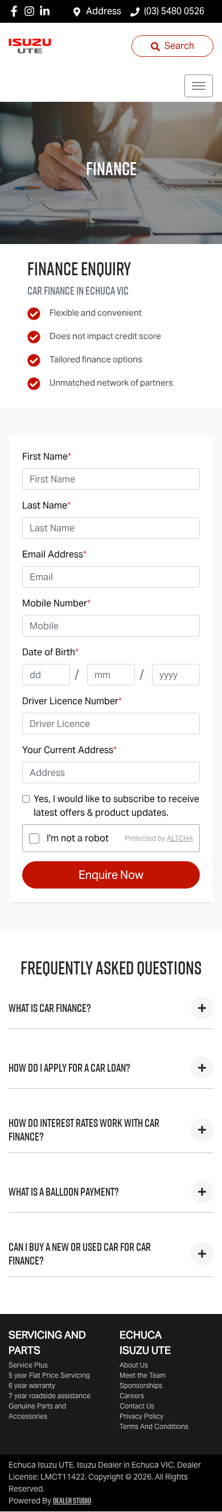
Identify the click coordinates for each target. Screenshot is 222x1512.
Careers (132, 1395)
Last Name (46, 505)
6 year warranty (32, 1385)
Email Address (54, 554)
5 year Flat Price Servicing (49, 1375)
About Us (134, 1365)
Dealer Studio (72, 1500)
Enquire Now (111, 874)
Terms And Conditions (154, 1426)
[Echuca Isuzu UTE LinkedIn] (47, 11)
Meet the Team (143, 1375)
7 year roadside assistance (50, 1395)
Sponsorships (141, 1385)
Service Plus (28, 1365)
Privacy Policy (141, 1416)
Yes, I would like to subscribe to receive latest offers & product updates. (116, 806)
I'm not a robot (78, 838)
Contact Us (137, 1406)
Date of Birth (50, 652)
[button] (198, 86)
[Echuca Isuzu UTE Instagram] (31, 11)
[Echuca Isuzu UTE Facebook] (16, 11)
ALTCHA (180, 838)
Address (103, 11)
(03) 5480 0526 (174, 11)
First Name (46, 456)
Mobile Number (56, 603)
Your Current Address (69, 750)
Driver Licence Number (72, 701)
